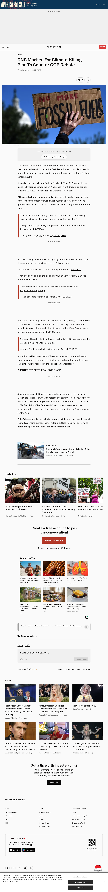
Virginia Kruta (23, 70)
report (35, 183)
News (7, 809)
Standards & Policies (79, 823)
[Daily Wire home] (54, 47)
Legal (74, 812)
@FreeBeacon (70, 339)
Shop (7, 819)
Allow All (80, 887)
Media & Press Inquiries (80, 816)
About (41, 809)
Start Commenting (54, 540)
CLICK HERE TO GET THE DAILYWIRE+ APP (39, 370)
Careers (41, 819)
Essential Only (80, 882)
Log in (67, 548)
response (76, 269)
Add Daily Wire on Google (55, 157)
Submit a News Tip (78, 826)
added (67, 263)
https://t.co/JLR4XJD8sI (32, 229)
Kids (6, 823)
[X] (13, 868)
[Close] (104, 882)
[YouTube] (25, 868)
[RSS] (31, 868)
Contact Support (44, 823)
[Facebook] (7, 868)
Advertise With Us (45, 812)
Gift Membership (44, 826)
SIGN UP (102, 47)
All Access (9, 816)
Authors (41, 816)
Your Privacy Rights (79, 809)
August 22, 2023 (58, 235)
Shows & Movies (11, 812)
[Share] (87, 80)
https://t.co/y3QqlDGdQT (32, 290)
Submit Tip (54, 782)
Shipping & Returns (78, 819)
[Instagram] (19, 868)
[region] (54, 882)
